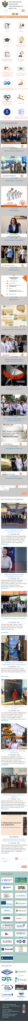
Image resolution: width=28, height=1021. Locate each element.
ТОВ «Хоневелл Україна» (21, 922)
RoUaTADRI (7, 991)
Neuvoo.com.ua (7, 914)
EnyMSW (7, 975)
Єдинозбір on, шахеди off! (14, 389)
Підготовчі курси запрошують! (14, 151)
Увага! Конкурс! (14, 210)
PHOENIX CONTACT (7, 922)
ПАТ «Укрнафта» (7, 891)
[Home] (5, 4)
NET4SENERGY (21, 975)
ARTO (7, 945)
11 (23, 486)
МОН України (7, 884)
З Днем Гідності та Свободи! (14, 180)
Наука (21, 31)
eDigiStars (7, 998)
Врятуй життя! (14, 299)
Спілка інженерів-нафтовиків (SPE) (7, 89)
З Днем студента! (14, 270)
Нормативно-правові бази (7, 60)
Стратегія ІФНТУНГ (21, 89)
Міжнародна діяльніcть (21, 45)
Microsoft (21, 914)
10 (20, 486)
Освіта (7, 46)
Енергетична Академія (21, 74)
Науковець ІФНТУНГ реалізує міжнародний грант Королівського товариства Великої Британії (14, 664)
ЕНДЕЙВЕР (21, 937)
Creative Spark (21, 991)
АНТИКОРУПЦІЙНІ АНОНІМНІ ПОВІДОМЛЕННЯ (7, 74)
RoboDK (7, 953)
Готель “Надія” (7, 930)
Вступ (7, 31)
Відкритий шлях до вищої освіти (21, 117)
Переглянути (4, 544)
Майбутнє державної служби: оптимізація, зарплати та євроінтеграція (14, 576)
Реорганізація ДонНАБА (7, 117)
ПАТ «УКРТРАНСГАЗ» (21, 899)
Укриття (21, 103)
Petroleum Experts (7, 961)
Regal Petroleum (7, 937)
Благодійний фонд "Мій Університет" (7, 103)
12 (26, 486)
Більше (24, 493)
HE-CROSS (21, 998)
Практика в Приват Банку (21, 907)
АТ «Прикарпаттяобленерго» (21, 954)
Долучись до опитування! (14, 478)
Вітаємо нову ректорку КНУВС (14, 240)
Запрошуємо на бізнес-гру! (14, 448)
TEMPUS (7, 907)
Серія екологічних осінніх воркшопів (14, 329)
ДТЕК (21, 891)
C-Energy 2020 (21, 983)
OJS (21, 945)
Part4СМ (7, 983)
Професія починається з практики (14, 618)
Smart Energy (21, 930)
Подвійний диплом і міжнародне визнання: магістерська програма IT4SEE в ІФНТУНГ (14, 841)
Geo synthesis (7, 899)
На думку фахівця (21, 60)
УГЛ (21, 884)
